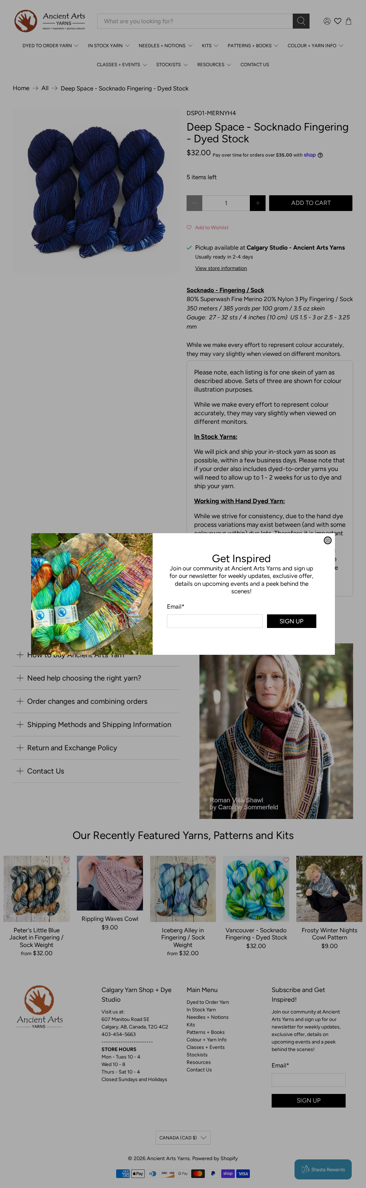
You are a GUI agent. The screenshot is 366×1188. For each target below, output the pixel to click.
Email (175, 606)
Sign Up (291, 621)
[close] (327, 540)
